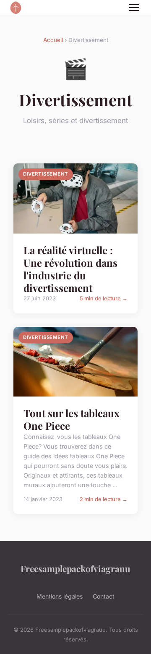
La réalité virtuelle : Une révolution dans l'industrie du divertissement (70, 268)
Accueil (53, 40)
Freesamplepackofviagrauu (75, 568)
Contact (104, 596)
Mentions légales (59, 596)
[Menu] (134, 7)
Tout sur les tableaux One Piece (71, 419)
